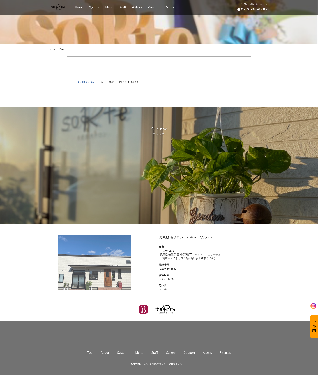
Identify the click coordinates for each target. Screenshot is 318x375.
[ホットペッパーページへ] (143, 309)
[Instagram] (313, 306)
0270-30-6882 (254, 9)
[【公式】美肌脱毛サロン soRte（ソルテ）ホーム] (58, 7)
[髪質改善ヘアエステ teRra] (165, 309)
